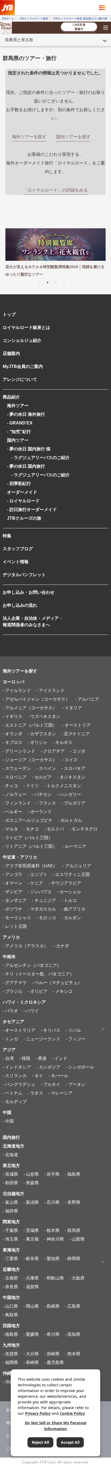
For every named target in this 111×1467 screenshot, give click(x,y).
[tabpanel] (55, 253)
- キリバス (50, 1030)
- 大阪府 (77, 1278)
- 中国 (8, 1121)
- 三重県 (10, 1258)
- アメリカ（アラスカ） (25, 946)
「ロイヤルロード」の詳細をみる (55, 190)
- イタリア (72, 708)
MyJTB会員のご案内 (23, 366)
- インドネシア (17, 1067)
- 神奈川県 (54, 1239)
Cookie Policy (72, 1413)
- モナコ (31, 829)
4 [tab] (63, 282)
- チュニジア (44, 900)
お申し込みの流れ (20, 605)
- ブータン (75, 1084)
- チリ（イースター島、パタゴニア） (38, 974)
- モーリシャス (17, 917)
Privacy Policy (38, 1413)
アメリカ (11, 937)
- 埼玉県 (10, 1239)
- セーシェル (69, 891)
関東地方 (11, 1221)
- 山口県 (10, 1306)
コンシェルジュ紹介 (22, 340)
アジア (9, 1049)
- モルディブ (15, 1101)
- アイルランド (17, 690)
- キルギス (62, 742)
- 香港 (41, 1058)
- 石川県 (52, 1202)
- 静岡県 (72, 1258)
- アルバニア (87, 699)
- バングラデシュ (19, 1084)
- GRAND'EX (20, 423)
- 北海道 (10, 1154)
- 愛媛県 (31, 1334)
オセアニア (13, 1021)
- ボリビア (37, 991)
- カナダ (61, 946)
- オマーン (12, 883)
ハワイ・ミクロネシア (24, 1002)
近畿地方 (11, 1269)
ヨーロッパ (13, 682)
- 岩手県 (52, 1174)
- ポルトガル (70, 820)
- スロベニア (15, 777)
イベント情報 (16, 561)
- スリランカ (15, 1075)
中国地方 (11, 1297)
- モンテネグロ (83, 829)
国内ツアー (18, 440)
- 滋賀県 (31, 1286)
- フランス (46, 803)
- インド (59, 1058)
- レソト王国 (15, 926)
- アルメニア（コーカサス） (30, 708)
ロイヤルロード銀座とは (26, 327)
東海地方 (11, 1250)
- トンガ (10, 1039)
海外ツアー (18, 405)
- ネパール (58, 1075)
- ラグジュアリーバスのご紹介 (38, 457)
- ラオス (35, 1093)
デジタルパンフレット (24, 574)
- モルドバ (54, 829)
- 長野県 (72, 1202)
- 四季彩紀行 (19, 483)
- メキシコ (62, 991)
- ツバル (73, 1030)
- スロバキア (73, 768)
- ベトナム (12, 1093)
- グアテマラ (15, 982)
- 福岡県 (10, 1362)
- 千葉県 (10, 1230)
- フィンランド (17, 803)
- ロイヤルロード (23, 501)
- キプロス (12, 742)
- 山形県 (31, 1174)
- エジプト (37, 874)
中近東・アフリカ (20, 857)
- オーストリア (76, 725)
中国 (7, 1112)
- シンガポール (80, 1067)
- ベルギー (12, 811)
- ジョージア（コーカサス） (30, 759)
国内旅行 (11, 1137)
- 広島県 (72, 1306)
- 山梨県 (77, 1239)
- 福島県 (72, 1174)
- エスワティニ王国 (71, 874)
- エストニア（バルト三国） (30, 725)
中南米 (9, 956)
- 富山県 (10, 1202)
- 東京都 (31, 1239)
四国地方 (11, 1325)
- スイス (70, 759)
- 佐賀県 (10, 1353)
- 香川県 (52, 1334)
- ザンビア (12, 891)
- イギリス (12, 716)
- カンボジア (48, 1067)
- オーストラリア (19, 1030)
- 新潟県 (31, 1202)
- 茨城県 (31, 1230)
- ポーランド (40, 811)
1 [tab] (39, 282)
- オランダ (12, 733)
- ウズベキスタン (44, 716)
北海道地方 (13, 1146)
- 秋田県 (10, 1183)
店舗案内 (11, 353)
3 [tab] (55, 282)
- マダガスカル (42, 909)
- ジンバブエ (40, 891)
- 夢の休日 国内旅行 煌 (28, 449)
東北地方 (11, 1165)
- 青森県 (31, 1183)
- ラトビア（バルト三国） (28, 837)
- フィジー (75, 1039)
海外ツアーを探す (20, 671)
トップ (9, 314)
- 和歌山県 (54, 1278)
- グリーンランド (19, 751)
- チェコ (10, 785)
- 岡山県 (31, 1306)
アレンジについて (20, 379)
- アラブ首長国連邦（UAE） (30, 865)
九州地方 (11, 1345)
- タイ (37, 1075)
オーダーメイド (22, 492)
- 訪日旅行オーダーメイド (32, 509)
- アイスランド (50, 690)
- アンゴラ (12, 874)
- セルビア (42, 777)
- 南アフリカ (73, 909)
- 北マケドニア (75, 733)
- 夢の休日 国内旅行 (26, 466)
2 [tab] (47, 282)
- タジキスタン (71, 777)
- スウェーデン (17, 768)
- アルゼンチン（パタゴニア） (32, 965)
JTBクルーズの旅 (24, 518)
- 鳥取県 (10, 1315)
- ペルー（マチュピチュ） (57, 982)
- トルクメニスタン (62, 785)
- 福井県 (10, 1211)
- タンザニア (15, 900)
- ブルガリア (73, 803)
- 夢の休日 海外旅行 (26, 414)
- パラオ (10, 1010)
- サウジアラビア (64, 883)
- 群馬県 (72, 1230)
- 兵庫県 (31, 1278)
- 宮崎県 (52, 1353)
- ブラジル (12, 991)
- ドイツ (31, 785)
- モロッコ (46, 917)
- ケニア (35, 883)
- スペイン (46, 768)
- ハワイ (31, 1010)
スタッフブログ (18, 548)
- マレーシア (60, 1093)
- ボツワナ (12, 909)
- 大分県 (31, 1353)
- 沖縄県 (10, 1382)
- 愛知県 (52, 1258)
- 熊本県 (72, 1353)
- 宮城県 (10, 1174)
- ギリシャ (37, 742)
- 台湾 (8, 1058)
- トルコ (69, 900)
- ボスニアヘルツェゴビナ (28, 820)
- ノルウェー (15, 794)
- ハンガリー (69, 794)
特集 (7, 535)
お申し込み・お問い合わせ (28, 592)
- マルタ (10, 829)
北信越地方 (13, 1193)
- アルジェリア (77, 865)
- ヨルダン (71, 917)
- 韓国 (24, 1058)
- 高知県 (72, 1334)
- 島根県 (52, 1306)
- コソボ (77, 751)
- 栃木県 (52, 1230)
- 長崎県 (31, 1362)
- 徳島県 (10, 1334)
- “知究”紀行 (19, 431)
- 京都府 (10, 1278)
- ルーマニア (74, 846)
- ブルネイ (50, 1084)
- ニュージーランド (41, 1039)
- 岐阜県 (31, 1258)
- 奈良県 (10, 1286)
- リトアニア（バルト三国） (30, 846)
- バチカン (42, 794)
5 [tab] (71, 282)
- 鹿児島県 (54, 1362)
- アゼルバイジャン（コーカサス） (36, 699)
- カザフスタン (42, 733)
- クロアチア (53, 751)
